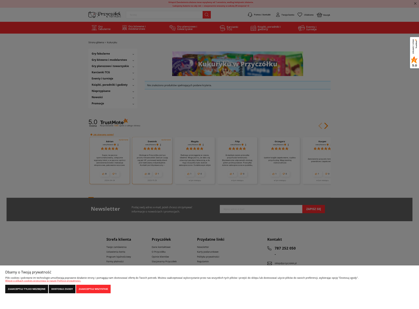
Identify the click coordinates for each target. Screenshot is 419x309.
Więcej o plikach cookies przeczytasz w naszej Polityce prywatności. (43, 280)
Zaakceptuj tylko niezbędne (27, 289)
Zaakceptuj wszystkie (93, 289)
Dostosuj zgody (62, 289)
